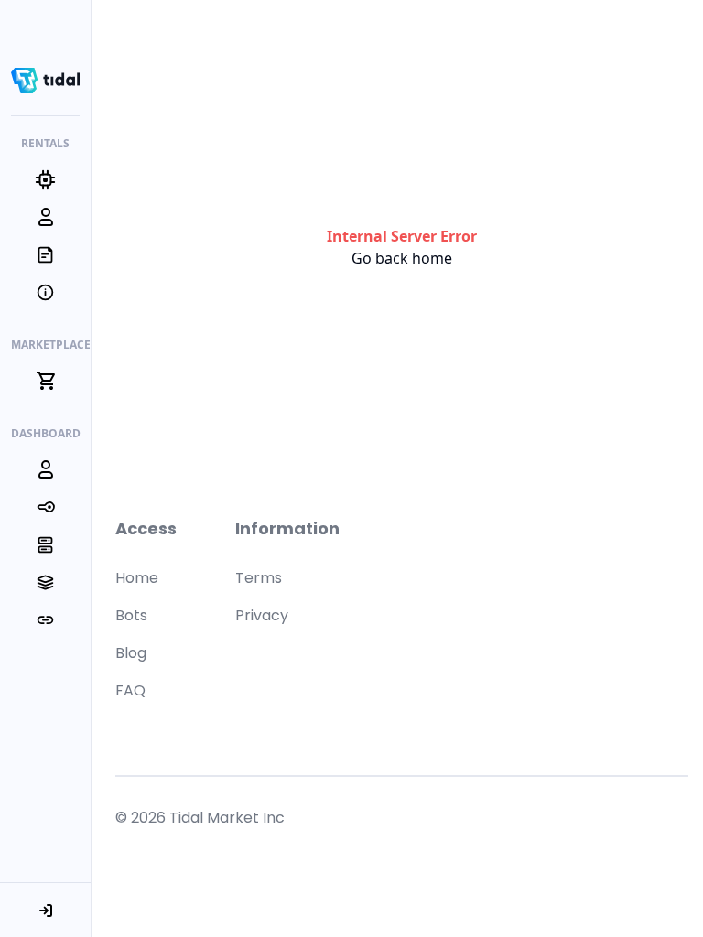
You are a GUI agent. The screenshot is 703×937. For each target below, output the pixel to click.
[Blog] (45, 255)
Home (136, 577)
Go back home (402, 258)
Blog (130, 652)
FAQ (130, 690)
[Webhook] (45, 582)
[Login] (45, 909)
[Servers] (45, 545)
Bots (131, 615)
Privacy (261, 615)
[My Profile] (45, 217)
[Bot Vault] (45, 507)
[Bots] (45, 180)
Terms (258, 577)
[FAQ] (45, 292)
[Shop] (45, 381)
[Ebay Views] (45, 620)
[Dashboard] (45, 470)
